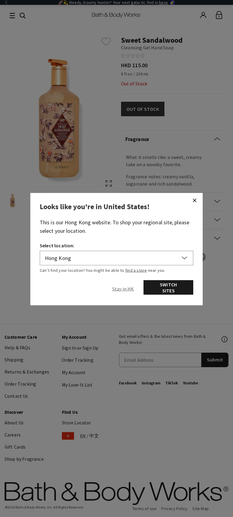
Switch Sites (168, 287)
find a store (136, 270)
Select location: (57, 245)
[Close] (194, 200)
